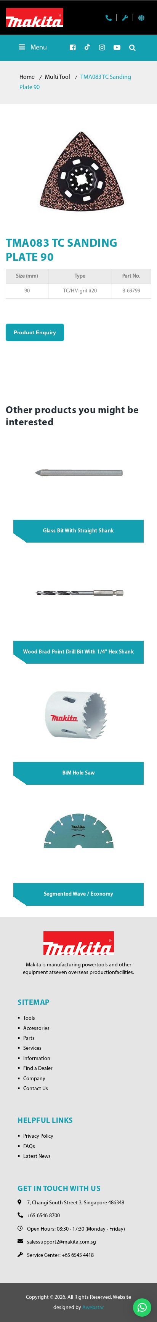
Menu (38, 48)
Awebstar (93, 1308)
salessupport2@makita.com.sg (61, 1242)
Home (27, 77)
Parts (29, 1038)
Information (36, 1059)
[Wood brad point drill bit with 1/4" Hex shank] (78, 594)
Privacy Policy (38, 1136)
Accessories (36, 1028)
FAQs (29, 1147)
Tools (29, 1018)
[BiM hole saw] (78, 716)
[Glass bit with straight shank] (78, 473)
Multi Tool (57, 77)
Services (32, 1048)
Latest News (37, 1156)
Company (34, 1079)
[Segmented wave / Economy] (78, 837)
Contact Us (35, 1089)
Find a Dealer (38, 1068)
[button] (142, 1307)
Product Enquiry (35, 332)
